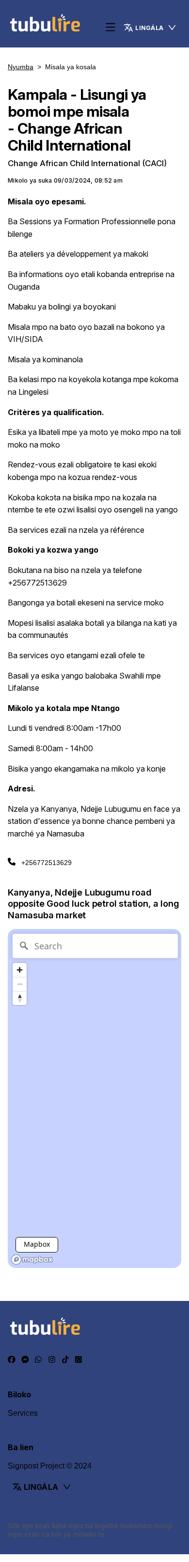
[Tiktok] (65, 1359)
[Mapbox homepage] (32, 1259)
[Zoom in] (20, 970)
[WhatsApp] (38, 1359)
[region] (94, 1098)
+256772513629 (46, 862)
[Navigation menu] (110, 28)
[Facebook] (12, 1359)
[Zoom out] (20, 984)
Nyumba (20, 67)
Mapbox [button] (37, 1244)
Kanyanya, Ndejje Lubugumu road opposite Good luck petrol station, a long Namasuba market (93, 904)
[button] (150, 27)
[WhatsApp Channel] (78, 1359)
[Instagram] (52, 1359)
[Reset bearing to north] (20, 998)
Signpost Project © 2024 (50, 1466)
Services (23, 1413)
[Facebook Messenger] (25, 1359)
